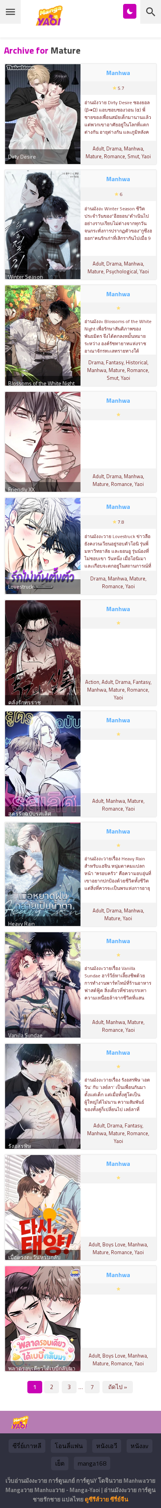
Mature (94, 156)
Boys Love (113, 1244)
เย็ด (59, 1463)
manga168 (92, 1463)
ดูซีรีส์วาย (97, 1499)
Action (92, 682)
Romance (114, 156)
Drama (114, 148)
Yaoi (146, 156)
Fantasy (114, 362)
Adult (98, 148)
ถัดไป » (117, 1386)
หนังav (139, 1445)
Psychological (121, 271)
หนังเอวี (106, 1445)
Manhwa (133, 148)
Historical (136, 362)
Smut (133, 156)
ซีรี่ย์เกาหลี (27, 1445)
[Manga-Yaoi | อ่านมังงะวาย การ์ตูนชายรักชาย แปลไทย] (51, 23)
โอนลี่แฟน (69, 1445)
